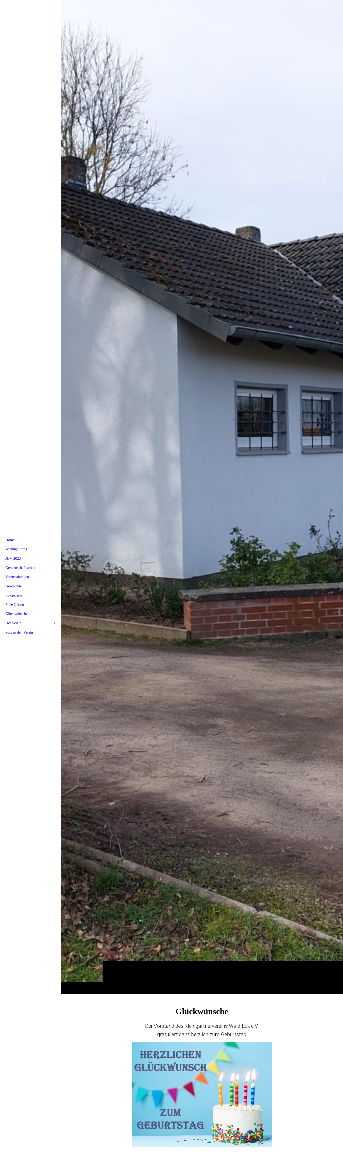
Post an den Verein (19, 632)
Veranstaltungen (17, 577)
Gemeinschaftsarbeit (20, 568)
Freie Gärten (14, 605)
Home (9, 540)
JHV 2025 (13, 558)
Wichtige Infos (16, 549)
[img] (202, 497)
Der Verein (13, 623)
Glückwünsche (16, 614)
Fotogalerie (13, 595)
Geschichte (13, 586)
